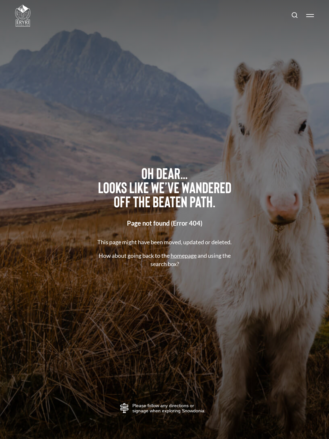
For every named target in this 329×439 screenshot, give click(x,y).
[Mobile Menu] (307, 15)
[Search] (294, 15)
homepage (184, 255)
